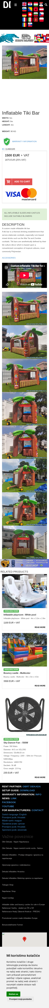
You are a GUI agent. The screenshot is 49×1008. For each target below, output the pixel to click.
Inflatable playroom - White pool (20, 615)
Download (27, 790)
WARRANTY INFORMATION (24, 141)
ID (3, 149)
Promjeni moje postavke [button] (20, 999)
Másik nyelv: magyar (12, 820)
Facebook (9, 802)
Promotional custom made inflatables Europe (19, 918)
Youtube (8, 806)
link (14, 798)
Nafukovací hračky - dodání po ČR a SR (18, 908)
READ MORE (40, 627)
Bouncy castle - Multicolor (17, 673)
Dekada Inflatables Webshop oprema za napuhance (22, 878)
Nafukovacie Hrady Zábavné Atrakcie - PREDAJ (21, 912)
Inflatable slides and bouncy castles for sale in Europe (23, 905)
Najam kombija (8, 898)
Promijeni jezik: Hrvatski (13, 817)
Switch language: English (14, 814)
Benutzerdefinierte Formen (12, 925)
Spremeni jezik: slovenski (14, 830)
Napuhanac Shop (9, 891)
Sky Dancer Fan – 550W (16, 743)
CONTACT (38, 810)
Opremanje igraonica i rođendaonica (16, 865)
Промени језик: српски (13, 824)
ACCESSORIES (9, 258)
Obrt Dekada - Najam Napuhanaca (15, 842)
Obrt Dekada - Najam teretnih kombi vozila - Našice (22, 848)
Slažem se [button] (13, 994)
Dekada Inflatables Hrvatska (13, 872)
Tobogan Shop (7, 885)
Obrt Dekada (32, 786)
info (38, 794)
